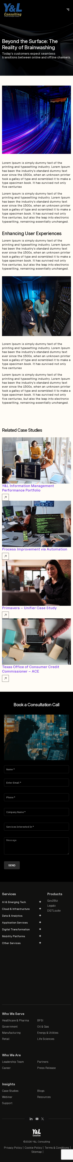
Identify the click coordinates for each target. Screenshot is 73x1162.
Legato (51, 905)
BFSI (40, 1020)
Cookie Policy (33, 1147)
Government (10, 1026)
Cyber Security (13, 951)
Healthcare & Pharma (15, 1020)
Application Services (15, 922)
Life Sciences (45, 1039)
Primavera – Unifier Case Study (29, 608)
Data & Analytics (12, 915)
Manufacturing (11, 1032)
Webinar (7, 1097)
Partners (42, 1061)
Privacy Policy (13, 1147)
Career (6, 1068)
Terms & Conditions (57, 1147)
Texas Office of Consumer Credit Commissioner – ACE (30, 669)
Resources (44, 1097)
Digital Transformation (16, 929)
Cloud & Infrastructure (16, 909)
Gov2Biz (52, 900)
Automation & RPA (15, 981)
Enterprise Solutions (16, 969)
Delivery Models (13, 957)
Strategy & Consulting (17, 963)
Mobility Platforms (13, 936)
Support (7, 1103)
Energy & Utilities (47, 1032)
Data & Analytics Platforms (20, 987)
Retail (6, 1039)
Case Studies (10, 1090)
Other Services (11, 943)
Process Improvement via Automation (34, 549)
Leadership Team (13, 1061)
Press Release (46, 1068)
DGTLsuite (54, 910)
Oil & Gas (43, 1026)
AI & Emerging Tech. (14, 902)
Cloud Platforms (14, 975)
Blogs (40, 1090)
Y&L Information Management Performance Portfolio (28, 488)
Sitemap (36, 1151)
